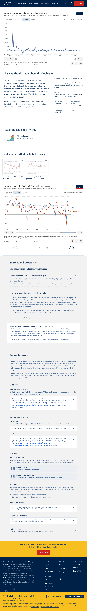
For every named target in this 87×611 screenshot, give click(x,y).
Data (30, 3)
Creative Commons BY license (23, 375)
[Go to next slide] (71, 248)
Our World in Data (7, 3)
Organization (63, 568)
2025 (80, 232)
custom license (7, 577)
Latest (36, 3)
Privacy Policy (35, 606)
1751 (11, 232)
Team (60, 575)
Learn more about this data (39, 63)
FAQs (32, 582)
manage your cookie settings (50, 606)
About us (62, 565)
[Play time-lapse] (6, 59)
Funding (61, 572)
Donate (79, 3)
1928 (11, 59)
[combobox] (66, 3)
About (54, 3)
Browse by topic (20, 3)
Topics (47, 565)
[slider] (16, 59)
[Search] (66, 3)
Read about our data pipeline (19, 318)
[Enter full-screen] (81, 63)
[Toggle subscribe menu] (71, 3)
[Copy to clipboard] (71, 400)
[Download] (72, 63)
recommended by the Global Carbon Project (55, 331)
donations (30, 599)
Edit (74, 19)
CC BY (36, 64)
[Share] (76, 63)
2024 (80, 59)
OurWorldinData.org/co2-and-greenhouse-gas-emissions (18, 64)
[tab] (9, 19)
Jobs (60, 579)
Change (74, 192)
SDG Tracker (49, 583)
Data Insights (49, 572)
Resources (44, 3)
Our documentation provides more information (35, 489)
